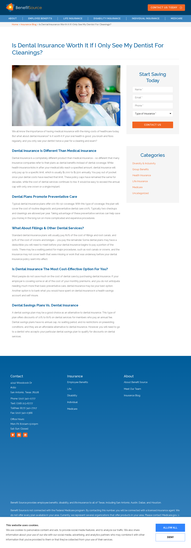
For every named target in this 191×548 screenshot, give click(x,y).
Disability (72, 395)
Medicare (176, 18)
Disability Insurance (107, 18)
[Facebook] (19, 435)
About (13, 18)
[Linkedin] (25, 435)
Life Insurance (72, 18)
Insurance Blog (29, 24)
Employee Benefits (40, 18)
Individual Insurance (146, 18)
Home (15, 24)
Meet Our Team (132, 388)
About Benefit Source (135, 382)
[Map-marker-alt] (12, 435)
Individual (72, 402)
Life (69, 388)
